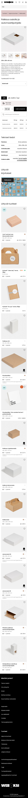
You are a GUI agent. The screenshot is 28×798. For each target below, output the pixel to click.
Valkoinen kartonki (6, 128)
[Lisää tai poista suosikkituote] (25, 27)
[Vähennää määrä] (2, 109)
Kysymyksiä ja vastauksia (8, 699)
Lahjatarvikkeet (5, 752)
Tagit (2, 767)
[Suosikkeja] (19, 2)
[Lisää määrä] (12, 109)
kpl (9, 109)
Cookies (3, 718)
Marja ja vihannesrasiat (8, 740)
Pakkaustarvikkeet (6, 763)
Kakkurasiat (22, 13)
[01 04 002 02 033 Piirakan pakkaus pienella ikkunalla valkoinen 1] (14, 39)
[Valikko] (2, 2)
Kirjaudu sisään (5, 710)
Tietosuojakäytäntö (7, 722)
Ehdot (3, 691)
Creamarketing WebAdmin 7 (17, 796)
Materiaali (5, 83)
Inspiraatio (4, 706)
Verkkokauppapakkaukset (9, 759)
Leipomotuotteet (13, 13)
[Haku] (16, 2)
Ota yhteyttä (5, 687)
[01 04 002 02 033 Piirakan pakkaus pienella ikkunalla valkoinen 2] (10, 56)
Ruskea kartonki (6, 124)
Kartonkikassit (5, 748)
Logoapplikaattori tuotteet (9, 775)
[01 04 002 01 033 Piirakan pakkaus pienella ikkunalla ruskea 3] (24, 56)
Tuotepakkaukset (6, 771)
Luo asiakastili (5, 714)
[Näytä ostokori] (26, 2)
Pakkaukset (7, 180)
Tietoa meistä (5, 683)
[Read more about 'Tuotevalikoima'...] (14, 187)
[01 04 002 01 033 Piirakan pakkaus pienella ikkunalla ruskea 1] (17, 56)
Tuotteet (4, 13)
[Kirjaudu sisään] (22, 2)
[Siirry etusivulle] (8, 2)
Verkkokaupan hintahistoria (12, 114)
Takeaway (4, 744)
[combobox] (18, 83)
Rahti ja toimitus (5, 695)
